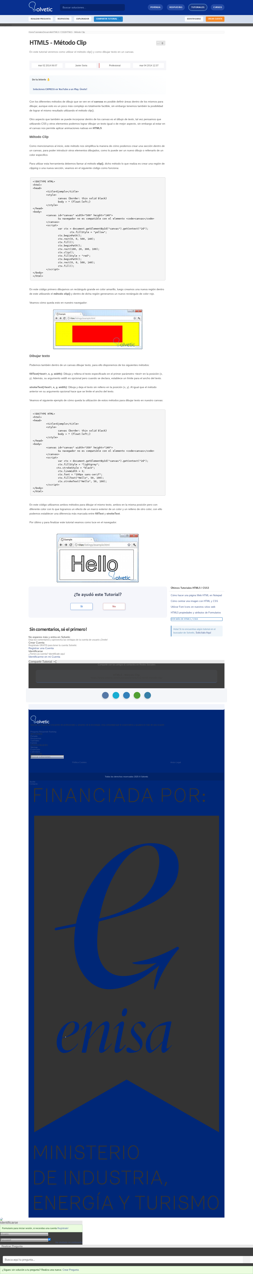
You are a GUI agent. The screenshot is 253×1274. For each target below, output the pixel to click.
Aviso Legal (175, 762)
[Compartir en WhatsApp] (137, 695)
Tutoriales (197, 7)
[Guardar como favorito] (158, 42)
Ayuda (32, 782)
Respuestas (175, 7)
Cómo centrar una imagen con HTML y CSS (194, 601)
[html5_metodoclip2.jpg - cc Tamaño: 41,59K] (98, 557)
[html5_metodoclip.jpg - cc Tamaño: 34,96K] (98, 329)
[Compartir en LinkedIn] (126, 695)
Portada (155, 7)
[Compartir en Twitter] (116, 695)
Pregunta (34, 732)
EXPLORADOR (82, 19)
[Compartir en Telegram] (147, 695)
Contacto (33, 784)
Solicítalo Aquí (203, 632)
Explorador (35, 749)
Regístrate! (62, 1228)
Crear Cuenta (215, 19)
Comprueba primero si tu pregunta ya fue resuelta (29, 1251)
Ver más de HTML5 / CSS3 (184, 619)
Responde (43, 732)
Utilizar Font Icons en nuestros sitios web (193, 606)
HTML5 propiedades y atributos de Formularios (196, 612)
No (114, 606)
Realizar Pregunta (41, 19)
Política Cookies (79, 762)
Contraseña (55, 1236)
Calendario (35, 752)
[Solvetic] (44, 7)
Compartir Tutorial (107, 19)
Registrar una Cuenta (41, 648)
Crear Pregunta (71, 1269)
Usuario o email (57, 1233)
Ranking (52, 732)
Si (81, 606)
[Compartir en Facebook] (105, 695)
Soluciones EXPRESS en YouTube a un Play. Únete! (60, 89)
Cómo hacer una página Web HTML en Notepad (196, 595)
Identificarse (194, 19)
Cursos (217, 7)
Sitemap (34, 747)
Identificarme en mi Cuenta (44, 656)
